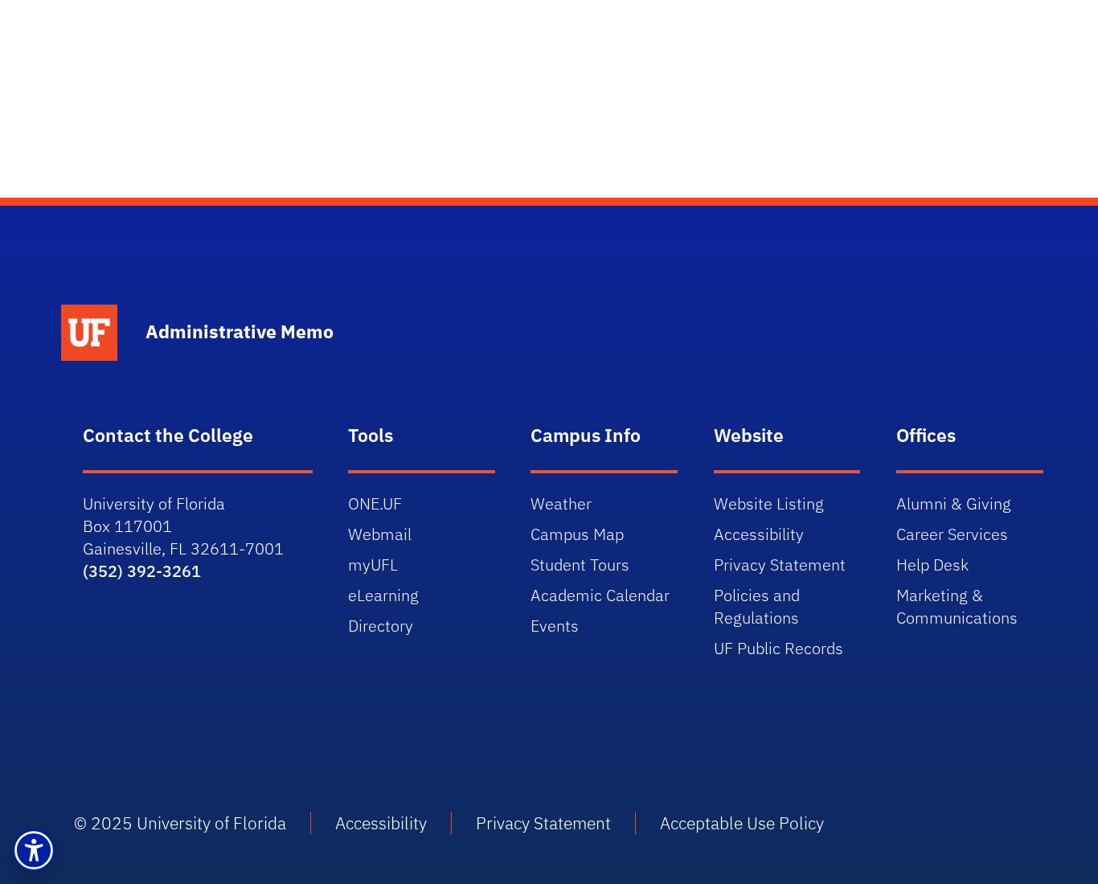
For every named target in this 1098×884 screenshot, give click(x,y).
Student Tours (580, 564)
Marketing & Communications (957, 606)
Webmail (380, 534)
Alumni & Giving (953, 503)
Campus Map (577, 534)
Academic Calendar (600, 595)
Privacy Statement (780, 564)
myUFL (373, 564)
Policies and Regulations (757, 606)
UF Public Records (778, 648)
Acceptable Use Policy (742, 823)
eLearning (383, 595)
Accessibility (759, 534)
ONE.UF (375, 503)
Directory (380, 625)
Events (555, 625)
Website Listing (769, 503)
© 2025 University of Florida (180, 823)
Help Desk (932, 564)
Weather (561, 503)
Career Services (952, 534)
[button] (34, 850)
